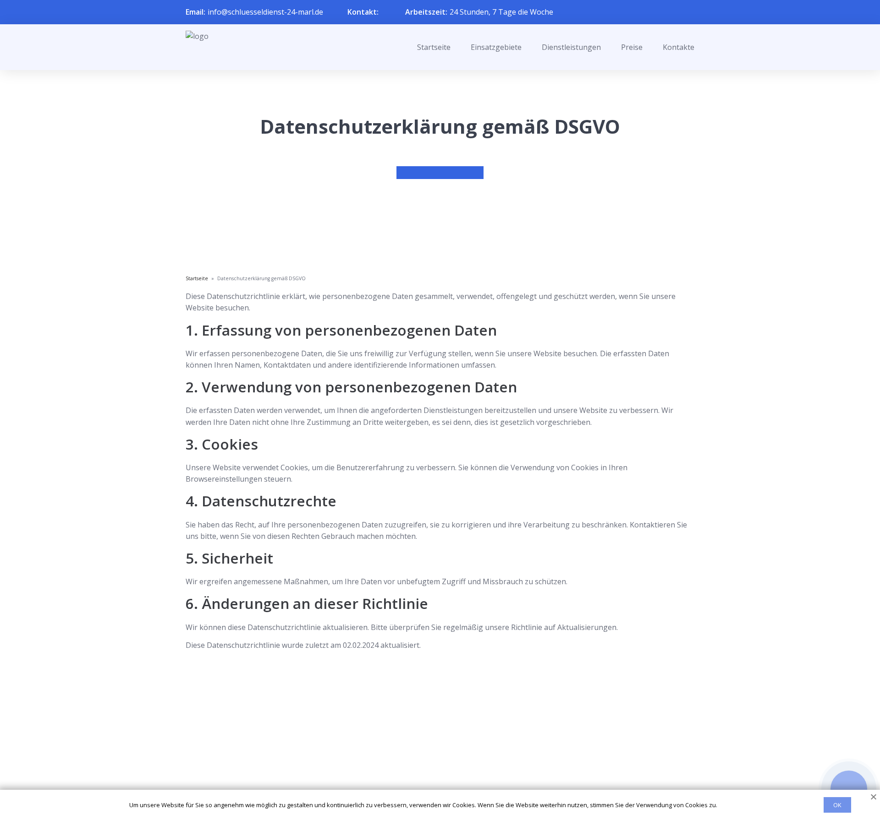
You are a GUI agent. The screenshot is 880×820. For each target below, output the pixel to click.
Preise (632, 47)
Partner (428, 765)
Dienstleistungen (571, 47)
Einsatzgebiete (496, 47)
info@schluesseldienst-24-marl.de (265, 12)
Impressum (434, 780)
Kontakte (678, 47)
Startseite (434, 47)
